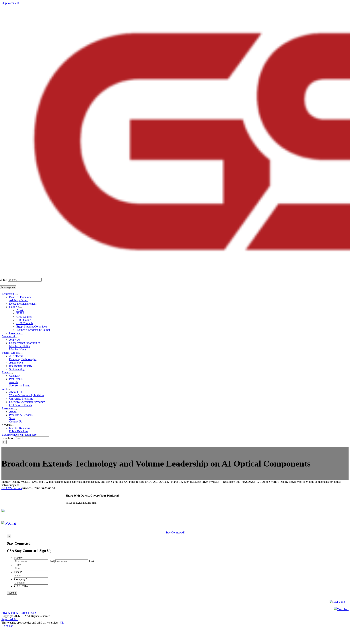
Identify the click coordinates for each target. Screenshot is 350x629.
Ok (62, 622)
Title (17, 564)
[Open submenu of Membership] (17, 337)
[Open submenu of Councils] (20, 307)
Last (91, 561)
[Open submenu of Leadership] (16, 294)
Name (18, 557)
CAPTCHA (21, 586)
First (51, 561)
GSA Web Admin (11, 488)
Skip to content (10, 3)
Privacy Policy (9, 612)
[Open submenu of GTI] (8, 389)
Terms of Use (28, 612)
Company (20, 579)
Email (18, 572)
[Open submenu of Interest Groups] (21, 353)
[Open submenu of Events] (11, 373)
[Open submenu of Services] (12, 425)
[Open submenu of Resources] (15, 409)
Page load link (9, 619)
